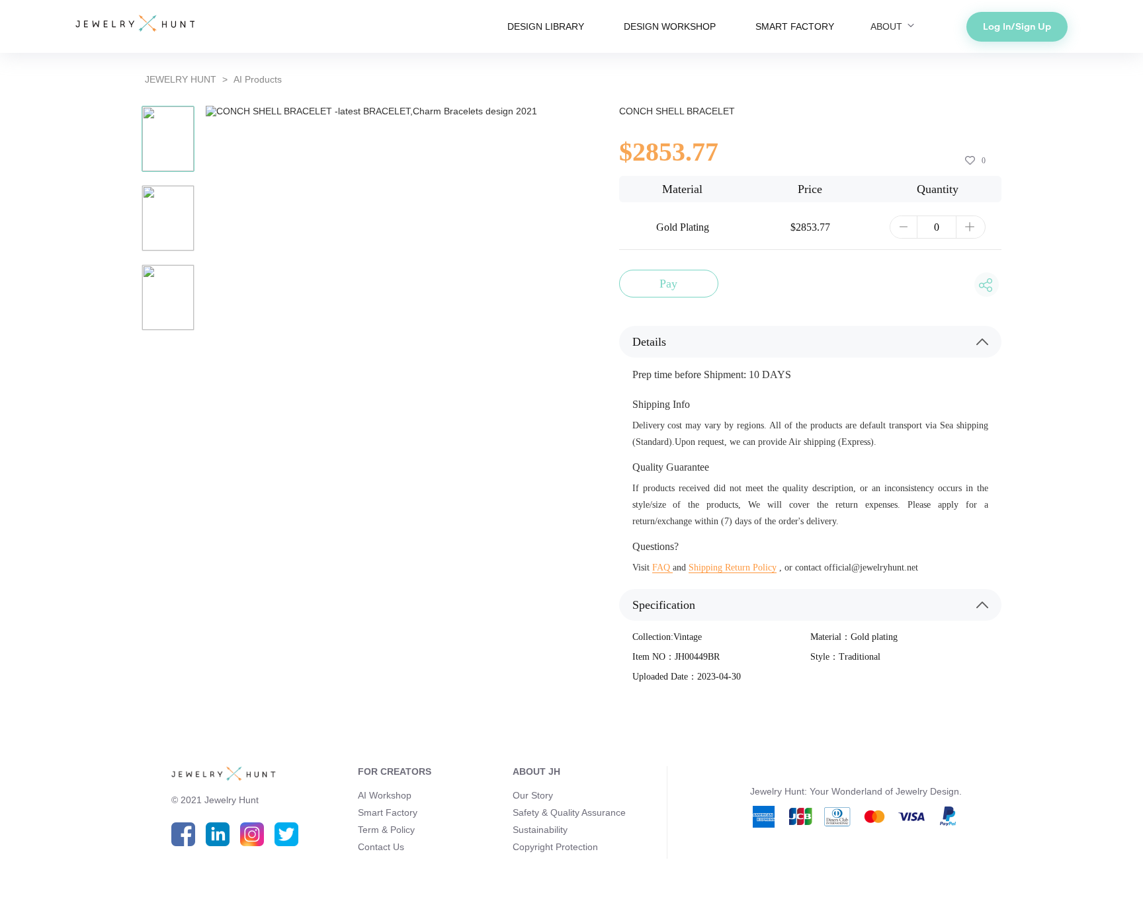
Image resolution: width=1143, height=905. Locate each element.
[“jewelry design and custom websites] (134, 24)
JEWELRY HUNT (180, 79)
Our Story (533, 795)
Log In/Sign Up (1017, 26)
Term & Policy (386, 829)
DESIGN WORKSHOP (670, 26)
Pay (668, 283)
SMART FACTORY (794, 26)
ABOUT (887, 26)
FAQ (662, 567)
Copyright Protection (555, 847)
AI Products (257, 79)
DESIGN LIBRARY (545, 26)
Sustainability (540, 829)
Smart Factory (387, 812)
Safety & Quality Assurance (569, 812)
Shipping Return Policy (733, 567)
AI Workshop (384, 795)
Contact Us (381, 847)
